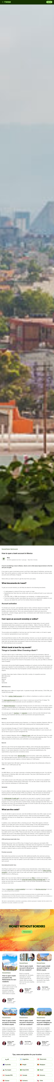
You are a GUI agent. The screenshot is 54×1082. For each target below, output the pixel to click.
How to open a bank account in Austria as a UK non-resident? (26, 1022)
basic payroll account (10, 700)
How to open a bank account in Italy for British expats (43, 968)
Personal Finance (6, 549)
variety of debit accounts (15, 696)
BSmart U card (26, 735)
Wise (33, 878)
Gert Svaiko (45, 987)
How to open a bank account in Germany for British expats (9, 1022)
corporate (24, 713)
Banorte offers (22, 755)
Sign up (49, 2)
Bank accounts (14, 549)
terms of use (10, 889)
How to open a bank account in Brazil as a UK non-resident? (26, 968)
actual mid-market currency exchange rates (33, 879)
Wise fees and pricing (41, 889)
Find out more (27, 931)
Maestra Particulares (9, 705)
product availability (20, 889)
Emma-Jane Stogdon (11, 999)
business (16, 713)
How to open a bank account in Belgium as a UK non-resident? (44, 1022)
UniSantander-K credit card (11, 798)
